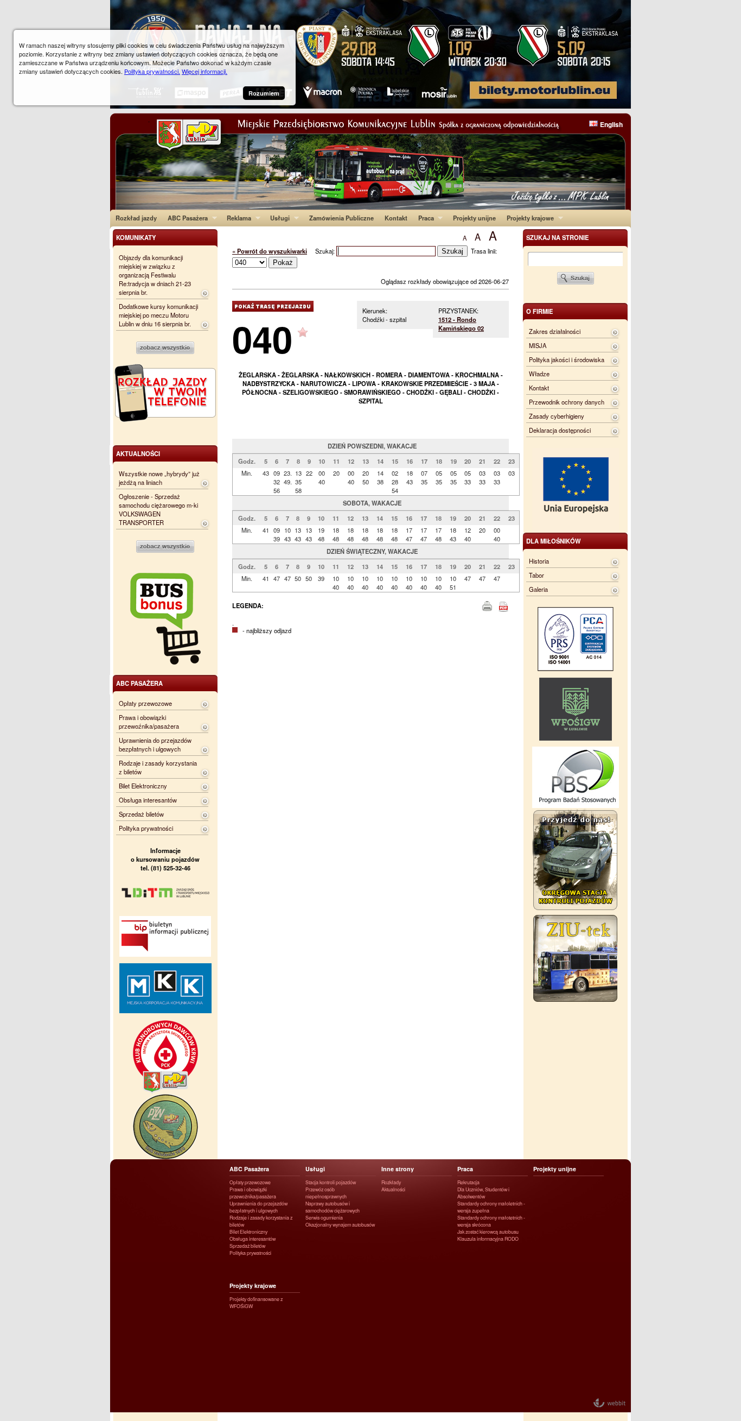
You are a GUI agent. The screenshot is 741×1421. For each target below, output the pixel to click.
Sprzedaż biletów (141, 814)
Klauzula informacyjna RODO (488, 1238)
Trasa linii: (484, 251)
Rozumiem (263, 93)
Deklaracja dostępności (560, 430)
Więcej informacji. (204, 71)
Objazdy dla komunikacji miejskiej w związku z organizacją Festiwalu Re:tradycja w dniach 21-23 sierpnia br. (155, 274)
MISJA (537, 345)
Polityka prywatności (146, 828)
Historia (539, 561)
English (611, 124)
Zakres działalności (554, 331)
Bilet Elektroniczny (143, 785)
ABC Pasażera (185, 217)
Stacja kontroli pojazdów (330, 1182)
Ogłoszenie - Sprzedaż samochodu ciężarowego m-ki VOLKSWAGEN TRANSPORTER (158, 509)
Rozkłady (391, 1182)
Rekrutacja (468, 1182)
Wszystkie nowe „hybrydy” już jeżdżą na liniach (159, 478)
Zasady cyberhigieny (556, 416)
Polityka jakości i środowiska (566, 359)
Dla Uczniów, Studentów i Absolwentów (483, 1193)
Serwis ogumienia (324, 1217)
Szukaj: (325, 251)
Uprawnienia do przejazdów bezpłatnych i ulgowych (155, 744)
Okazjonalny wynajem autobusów (340, 1224)
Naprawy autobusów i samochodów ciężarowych (332, 1207)
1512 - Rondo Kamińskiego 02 (461, 323)
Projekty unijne (474, 217)
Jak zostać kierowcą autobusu (488, 1231)
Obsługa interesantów (148, 799)
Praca (423, 217)
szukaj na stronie (557, 237)
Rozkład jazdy (136, 217)
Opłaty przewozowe (145, 703)
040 (262, 338)
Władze (539, 373)
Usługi (277, 217)
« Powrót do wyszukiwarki (269, 251)
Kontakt (396, 217)
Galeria (538, 589)
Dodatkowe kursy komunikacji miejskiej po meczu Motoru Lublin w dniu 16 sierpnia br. (158, 315)
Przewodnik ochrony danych (566, 401)
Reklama (236, 217)
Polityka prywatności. (152, 71)
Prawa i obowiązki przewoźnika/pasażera (149, 721)
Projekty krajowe (527, 217)
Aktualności (393, 1189)
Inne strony (397, 1169)
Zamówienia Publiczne (341, 217)
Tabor (536, 575)
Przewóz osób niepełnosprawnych (326, 1193)
